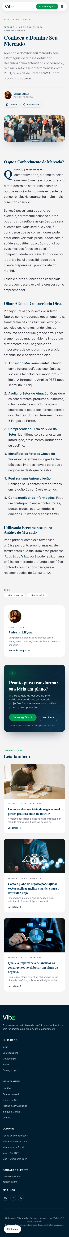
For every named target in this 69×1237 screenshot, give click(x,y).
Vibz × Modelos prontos (15, 1141)
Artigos (16, 19)
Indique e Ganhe (11, 1111)
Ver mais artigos (18, 650)
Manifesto (8, 1088)
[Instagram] (13, 1198)
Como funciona (10, 1052)
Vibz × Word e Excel (13, 1147)
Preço (6, 1064)
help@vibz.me (10, 1181)
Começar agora (11, 1070)
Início (6, 19)
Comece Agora (47, 6)
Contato (7, 1117)
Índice (14, 1229)
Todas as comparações (15, 1135)
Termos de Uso (10, 1100)
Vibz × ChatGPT (11, 1153)
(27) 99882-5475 (12, 1176)
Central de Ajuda (11, 1094)
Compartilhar (33, 104)
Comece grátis (21, 717)
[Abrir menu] (62, 6)
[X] (21, 1198)
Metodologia (9, 1058)
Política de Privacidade (15, 1105)
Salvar (14, 104)
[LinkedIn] (5, 1198)
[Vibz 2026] (9, 6)
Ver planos (48, 717)
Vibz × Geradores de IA (15, 1158)
